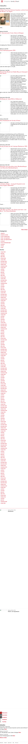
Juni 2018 (2, 377)
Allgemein (3, 233)
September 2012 (4, 485)
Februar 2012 (3, 495)
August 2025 (3, 267)
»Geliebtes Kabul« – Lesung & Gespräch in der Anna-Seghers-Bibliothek (12, 184)
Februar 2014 (3, 459)
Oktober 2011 (3, 496)
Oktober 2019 (3, 352)
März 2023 (3, 305)
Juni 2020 (2, 341)
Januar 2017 (3, 404)
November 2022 (4, 311)
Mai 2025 (2, 272)
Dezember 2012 (4, 481)
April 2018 (3, 380)
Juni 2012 (2, 490)
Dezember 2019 (4, 349)
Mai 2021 (2, 333)
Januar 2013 (3, 479)
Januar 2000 (3, 503)
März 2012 (3, 493)
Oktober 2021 (3, 327)
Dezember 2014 (4, 443)
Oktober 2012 (3, 484)
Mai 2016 (2, 416)
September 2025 (4, 266)
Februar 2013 (3, 478)
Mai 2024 (2, 288)
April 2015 (3, 437)
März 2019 (3, 363)
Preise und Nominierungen (6, 242)
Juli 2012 (2, 489)
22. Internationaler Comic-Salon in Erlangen (12, 33)
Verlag (2, 247)
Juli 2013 (2, 470)
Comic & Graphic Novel (5, 236)
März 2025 (3, 275)
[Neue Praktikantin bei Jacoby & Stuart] (5, 131)
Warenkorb (4, 712)
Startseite (1, 742)
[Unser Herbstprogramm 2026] (5, 64)
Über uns (16, 742)
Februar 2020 (3, 347)
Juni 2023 (2, 302)
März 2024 (3, 289)
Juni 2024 (2, 286)
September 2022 (4, 313)
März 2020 (3, 346)
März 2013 (3, 476)
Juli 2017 (2, 394)
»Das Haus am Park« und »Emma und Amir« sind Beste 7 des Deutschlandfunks (13, 210)
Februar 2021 (3, 338)
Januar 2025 (3, 278)
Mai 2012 (2, 492)
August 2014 (3, 449)
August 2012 (3, 487)
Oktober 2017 (3, 390)
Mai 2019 (2, 360)
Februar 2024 (3, 291)
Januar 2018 (3, 385)
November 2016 (4, 407)
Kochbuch (3, 241)
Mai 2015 (2, 435)
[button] (2, 1)
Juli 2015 (2, 432)
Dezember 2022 (4, 310)
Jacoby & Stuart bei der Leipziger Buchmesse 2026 (13, 146)
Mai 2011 (2, 500)
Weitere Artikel (3, 737)
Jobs (13, 742)
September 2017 (4, 391)
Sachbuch (3, 244)
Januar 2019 (3, 366)
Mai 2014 (2, 454)
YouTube (4, 721)
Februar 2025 (3, 277)
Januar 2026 (3, 259)
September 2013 (4, 467)
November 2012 (4, 482)
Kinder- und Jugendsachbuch (6, 239)
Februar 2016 (3, 421)
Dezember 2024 (4, 280)
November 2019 (4, 350)
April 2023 (3, 303)
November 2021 (4, 325)
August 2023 (3, 300)
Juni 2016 (2, 415)
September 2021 (4, 328)
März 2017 (3, 401)
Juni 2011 (2, 498)
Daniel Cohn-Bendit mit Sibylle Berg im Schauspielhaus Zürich (14, 72)
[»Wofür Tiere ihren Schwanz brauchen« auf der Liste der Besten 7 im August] (5, 25)
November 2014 (4, 445)
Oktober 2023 (3, 297)
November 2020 (4, 339)
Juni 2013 (2, 471)
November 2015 (4, 426)
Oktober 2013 (3, 465)
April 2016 (3, 418)
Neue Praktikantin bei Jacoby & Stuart (10, 120)
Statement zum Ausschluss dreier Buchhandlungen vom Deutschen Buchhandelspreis (13, 167)
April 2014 (3, 456)
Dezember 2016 (4, 405)
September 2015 (4, 429)
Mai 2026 (2, 253)
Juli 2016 (2, 413)
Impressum (9, 742)
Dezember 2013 (4, 462)
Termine (2, 245)
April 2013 (3, 474)
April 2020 (3, 344)
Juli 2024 (2, 284)
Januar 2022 (3, 322)
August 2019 (3, 355)
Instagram (4, 717)
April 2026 (3, 255)
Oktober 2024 (3, 281)
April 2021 (3, 335)
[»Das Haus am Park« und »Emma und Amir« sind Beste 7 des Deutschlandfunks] (5, 224)
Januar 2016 (3, 423)
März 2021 (3, 336)
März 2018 (3, 382)
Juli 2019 (2, 357)
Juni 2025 (2, 270)
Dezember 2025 (4, 261)
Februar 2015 (3, 440)
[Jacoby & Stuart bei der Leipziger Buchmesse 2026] (5, 160)
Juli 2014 (2, 451)
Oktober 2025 (3, 264)
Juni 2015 (2, 434)
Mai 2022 (2, 317)
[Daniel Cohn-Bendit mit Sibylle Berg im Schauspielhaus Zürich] (5, 88)
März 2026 (3, 256)
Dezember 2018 (4, 368)
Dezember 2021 (4, 324)
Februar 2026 (3, 258)
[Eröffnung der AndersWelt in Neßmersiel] (5, 112)
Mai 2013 (2, 473)
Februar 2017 (3, 402)
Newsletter (4, 715)
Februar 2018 (3, 383)
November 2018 (4, 369)
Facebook (4, 719)
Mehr (5, 729)
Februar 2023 (3, 306)
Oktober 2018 (3, 371)
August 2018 (3, 374)
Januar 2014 (3, 460)
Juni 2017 (2, 396)
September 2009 (4, 501)
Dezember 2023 (4, 294)
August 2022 (3, 314)
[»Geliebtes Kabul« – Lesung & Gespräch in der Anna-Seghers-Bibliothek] (5, 201)
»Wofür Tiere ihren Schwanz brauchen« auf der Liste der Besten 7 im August (14, 10)
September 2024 (4, 283)
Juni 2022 (2, 316)
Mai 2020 (2, 343)
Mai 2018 (2, 379)
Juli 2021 (2, 330)
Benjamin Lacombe (4, 234)
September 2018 (4, 372)
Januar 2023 (3, 308)
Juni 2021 (2, 332)
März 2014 (3, 457)
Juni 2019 (2, 358)
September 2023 (4, 299)
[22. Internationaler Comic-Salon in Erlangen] (5, 41)
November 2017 (4, 388)
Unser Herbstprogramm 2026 (7, 50)
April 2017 (3, 399)
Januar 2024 (3, 292)
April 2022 (3, 319)
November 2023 (4, 295)
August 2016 (3, 412)
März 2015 (3, 438)
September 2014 (4, 448)
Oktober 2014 (3, 446)
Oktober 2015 (3, 427)
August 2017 (3, 393)
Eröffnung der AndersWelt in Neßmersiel (11, 99)
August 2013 (3, 468)
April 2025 (3, 273)
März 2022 (3, 321)
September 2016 (4, 410)
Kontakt (5, 742)
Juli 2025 (2, 269)
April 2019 (3, 361)
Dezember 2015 (4, 424)
